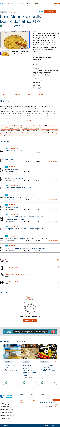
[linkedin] (44, 402)
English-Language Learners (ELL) (44, 73)
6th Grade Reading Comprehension (29, 132)
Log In (51, 3)
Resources (16, 94)
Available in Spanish (51, 70)
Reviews (29, 94)
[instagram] (42, 402)
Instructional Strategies (32, 126)
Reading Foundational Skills (46, 36)
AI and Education (14, 3)
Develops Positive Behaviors (42, 47)
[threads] (51, 402)
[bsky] (53, 402)
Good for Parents (38, 70)
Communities (32, 398)
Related (41, 94)
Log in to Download (53, 152)
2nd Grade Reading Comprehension (9, 132)
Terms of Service (46, 425)
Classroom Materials (19, 126)
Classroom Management (7, 126)
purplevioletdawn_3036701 (12, 26)
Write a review (12, 12)
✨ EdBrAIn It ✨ (36, 3)
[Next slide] (30, 53)
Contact (21, 402)
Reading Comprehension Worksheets (31, 128)
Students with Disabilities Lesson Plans (32, 135)
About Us (22, 397)
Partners (22, 398)
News (31, 404)
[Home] (3, 3)
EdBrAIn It (51, 12)
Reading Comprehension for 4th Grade (10, 130)
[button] (59, 364)
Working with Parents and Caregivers (48, 126)
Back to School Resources (21, 3)
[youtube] (49, 402)
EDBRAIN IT (13, 148)
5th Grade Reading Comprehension (30, 130)
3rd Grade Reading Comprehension (49, 130)
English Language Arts (40, 33)
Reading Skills (37, 38)
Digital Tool (3, 128)
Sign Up (57, 3)
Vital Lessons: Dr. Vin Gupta (29, 3)
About (4, 94)
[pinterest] (47, 402)
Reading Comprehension (14, 128)
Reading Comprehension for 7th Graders (11, 135)
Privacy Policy (54, 425)
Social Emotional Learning (49, 45)
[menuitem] (5, 53)
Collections (32, 397)
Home (1, 7)
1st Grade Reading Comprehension (47, 132)
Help (21, 400)
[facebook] (40, 402)
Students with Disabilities (41, 75)
